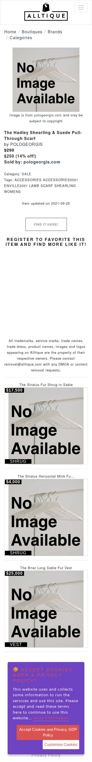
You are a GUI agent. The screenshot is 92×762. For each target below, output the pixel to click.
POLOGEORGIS (26, 144)
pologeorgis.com (48, 115)
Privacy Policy (46, 755)
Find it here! (46, 224)
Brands (55, 32)
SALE (26, 173)
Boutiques (32, 32)
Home (10, 32)
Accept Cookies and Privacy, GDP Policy (48, 732)
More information (51, 717)
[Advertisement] (46, 286)
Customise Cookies (60, 744)
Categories (21, 37)
